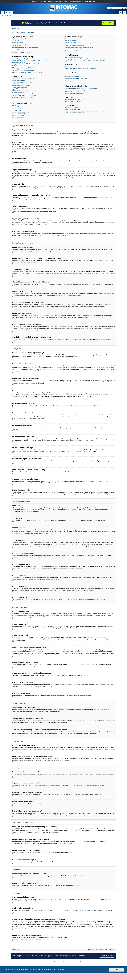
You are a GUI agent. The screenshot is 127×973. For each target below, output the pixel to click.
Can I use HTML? (16, 107)
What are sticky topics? (18, 115)
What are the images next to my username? (23, 67)
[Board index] (63, 8)
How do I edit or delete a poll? (20, 87)
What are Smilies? (16, 108)
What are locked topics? (18, 117)
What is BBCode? (16, 105)
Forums (10, 13)
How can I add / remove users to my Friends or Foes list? (80, 68)
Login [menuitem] (125, 13)
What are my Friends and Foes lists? (74, 67)
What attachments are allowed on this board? (77, 99)
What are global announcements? (21, 112)
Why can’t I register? (17, 42)
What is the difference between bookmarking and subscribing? (81, 88)
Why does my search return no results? (75, 76)
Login (9, 15)
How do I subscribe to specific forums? (75, 91)
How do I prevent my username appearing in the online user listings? (30, 60)
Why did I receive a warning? (19, 92)
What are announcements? (19, 113)
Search (4, 15)
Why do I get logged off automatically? (22, 50)
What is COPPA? (16, 40)
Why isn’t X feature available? (73, 109)
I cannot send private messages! (73, 57)
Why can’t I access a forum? (19, 89)
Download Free (108, 23)
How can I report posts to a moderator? (22, 94)
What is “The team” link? (71, 50)
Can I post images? (17, 110)
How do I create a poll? (18, 83)
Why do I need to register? (19, 39)
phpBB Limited (57, 899)
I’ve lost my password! (18, 49)
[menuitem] (120, 12)
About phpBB (24, 901)
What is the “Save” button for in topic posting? (24, 95)
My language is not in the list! (20, 65)
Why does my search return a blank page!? (76, 78)
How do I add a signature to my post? (22, 82)
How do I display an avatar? (19, 69)
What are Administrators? (71, 39)
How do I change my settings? (20, 59)
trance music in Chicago (76, 961)
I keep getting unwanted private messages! (76, 59)
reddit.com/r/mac (90, 1)
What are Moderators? (70, 40)
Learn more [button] (60, 969)
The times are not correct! (19, 62)
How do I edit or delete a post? (20, 80)
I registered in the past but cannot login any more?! (25, 47)
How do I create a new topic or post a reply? (23, 78)
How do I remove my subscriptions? (74, 93)
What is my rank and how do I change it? (23, 70)
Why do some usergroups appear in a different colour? (79, 47)
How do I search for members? (73, 80)
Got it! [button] (117, 969)
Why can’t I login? (16, 45)
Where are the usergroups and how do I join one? (78, 44)
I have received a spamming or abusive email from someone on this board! (85, 60)
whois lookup (22, 923)
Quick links (3, 13)
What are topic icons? (17, 119)
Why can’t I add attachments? (20, 90)
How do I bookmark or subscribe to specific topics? (78, 90)
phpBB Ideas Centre (84, 910)
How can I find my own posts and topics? (76, 81)
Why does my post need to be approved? (23, 97)
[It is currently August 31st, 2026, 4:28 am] (114, 29)
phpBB (73, 295)
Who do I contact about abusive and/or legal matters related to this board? (84, 111)
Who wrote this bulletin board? (73, 107)
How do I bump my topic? (18, 99)
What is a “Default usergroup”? (73, 49)
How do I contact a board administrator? (75, 112)
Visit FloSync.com (107, 955)
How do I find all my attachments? (74, 101)
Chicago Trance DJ (49, 961)
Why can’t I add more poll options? (21, 85)
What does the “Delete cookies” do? (21, 52)
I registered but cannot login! (19, 44)
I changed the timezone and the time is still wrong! (25, 64)
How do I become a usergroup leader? (75, 45)
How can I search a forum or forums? (75, 75)
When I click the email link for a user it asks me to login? (27, 72)
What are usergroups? (70, 42)
